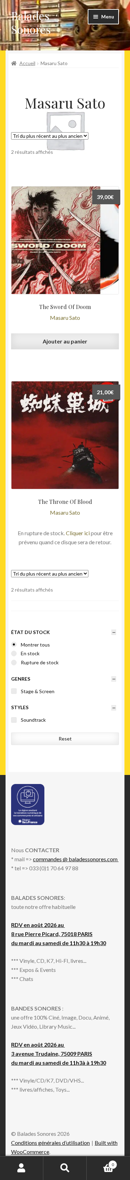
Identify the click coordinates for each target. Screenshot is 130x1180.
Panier (100, 1162)
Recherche (65, 1168)
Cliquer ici (78, 533)
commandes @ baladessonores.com (76, 859)
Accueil (27, 63)
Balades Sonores (31, 22)
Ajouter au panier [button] (65, 341)
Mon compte (21, 1168)
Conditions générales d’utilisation (50, 1142)
